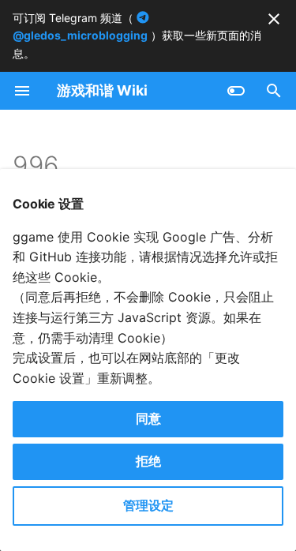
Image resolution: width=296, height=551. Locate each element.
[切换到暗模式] (236, 91)
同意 (148, 418)
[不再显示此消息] (273, 18)
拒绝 (148, 461)
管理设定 (148, 505)
